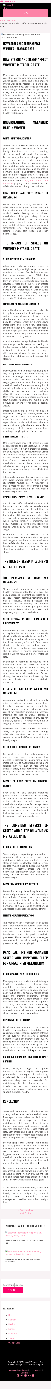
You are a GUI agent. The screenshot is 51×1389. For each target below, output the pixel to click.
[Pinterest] (33, 1375)
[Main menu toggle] (25, 13)
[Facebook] (17, 1375)
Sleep (11, 1338)
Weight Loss (14, 1342)
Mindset (12, 1328)
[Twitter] (21, 1375)
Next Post (25, 1213)
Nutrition (12, 1333)
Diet (10, 1315)
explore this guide (31, 1163)
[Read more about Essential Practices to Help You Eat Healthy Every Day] (25, 1235)
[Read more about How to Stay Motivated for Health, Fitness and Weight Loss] (25, 1254)
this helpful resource (36, 1050)
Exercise (12, 1319)
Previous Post (25, 1210)
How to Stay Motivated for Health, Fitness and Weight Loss (22, 1260)
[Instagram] (25, 1375)
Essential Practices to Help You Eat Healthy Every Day (24, 1241)
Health (11, 1324)
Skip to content (7, 1)
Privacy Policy (35, 1370)
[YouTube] (29, 1375)
